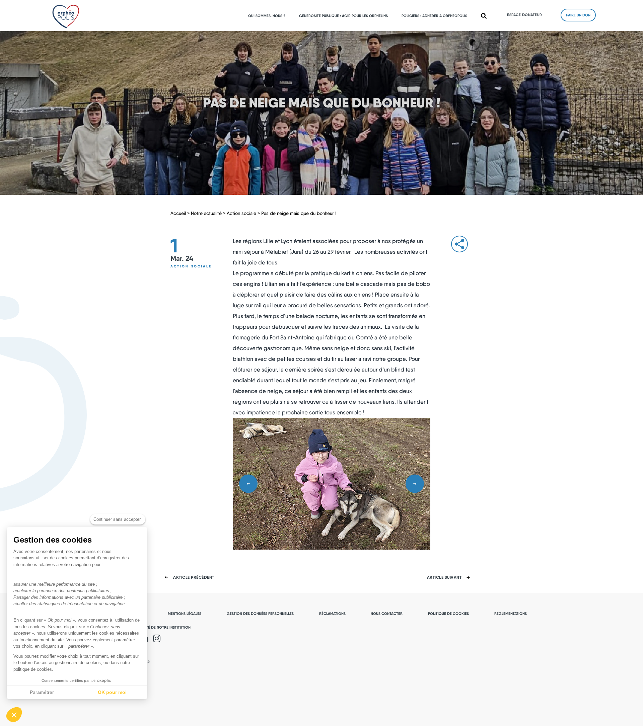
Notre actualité (206, 213)
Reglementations (510, 613)
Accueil (178, 213)
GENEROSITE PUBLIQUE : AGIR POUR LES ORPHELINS (343, 15)
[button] (14, 715)
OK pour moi (112, 692)
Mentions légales (184, 613)
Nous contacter (387, 613)
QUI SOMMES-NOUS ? (266, 15)
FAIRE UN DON (578, 15)
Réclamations (332, 613)
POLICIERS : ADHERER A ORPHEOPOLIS (434, 15)
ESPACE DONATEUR (524, 14)
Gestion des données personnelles (260, 613)
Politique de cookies (448, 613)
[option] (331, 484)
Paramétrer (42, 692)
